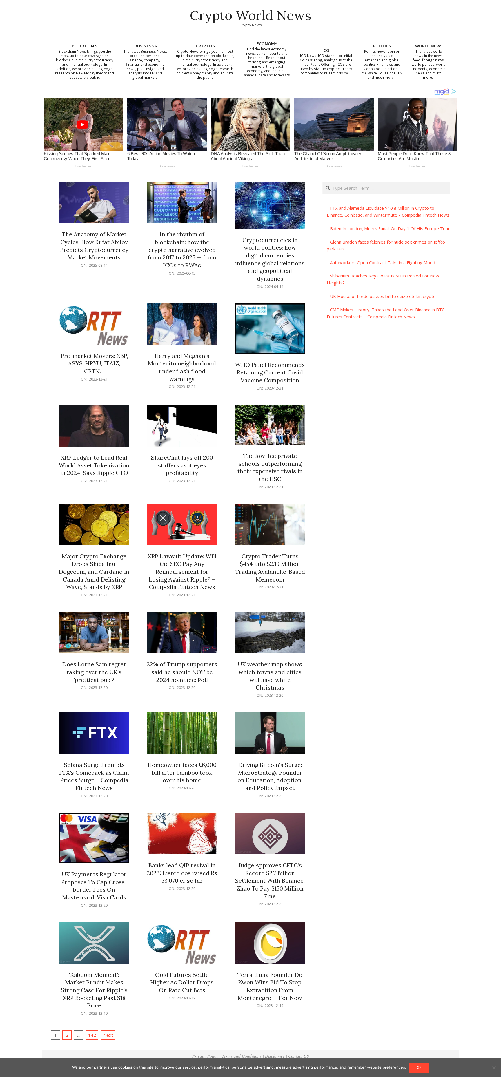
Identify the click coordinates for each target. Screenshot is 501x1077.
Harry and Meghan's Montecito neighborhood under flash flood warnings (182, 367)
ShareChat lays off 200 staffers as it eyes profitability (182, 465)
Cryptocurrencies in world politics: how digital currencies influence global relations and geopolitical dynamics (270, 259)
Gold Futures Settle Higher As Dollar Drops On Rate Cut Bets (182, 982)
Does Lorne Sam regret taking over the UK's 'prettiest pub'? (94, 672)
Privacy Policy (205, 1056)
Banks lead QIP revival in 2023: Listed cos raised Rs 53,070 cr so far (182, 873)
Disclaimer (275, 1056)
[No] (494, 1068)
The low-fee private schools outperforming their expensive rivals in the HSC (270, 467)
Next (108, 1035)
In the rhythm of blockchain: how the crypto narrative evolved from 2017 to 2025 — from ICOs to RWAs (182, 250)
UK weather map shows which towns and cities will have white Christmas (270, 676)
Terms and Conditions (242, 1056)
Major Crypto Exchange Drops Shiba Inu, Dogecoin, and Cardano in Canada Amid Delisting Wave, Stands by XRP (94, 572)
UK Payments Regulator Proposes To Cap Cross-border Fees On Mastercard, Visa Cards (94, 886)
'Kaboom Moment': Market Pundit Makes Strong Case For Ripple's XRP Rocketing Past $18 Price (94, 990)
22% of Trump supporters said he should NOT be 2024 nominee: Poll (182, 672)
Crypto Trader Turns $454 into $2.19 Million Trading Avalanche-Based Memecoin (270, 568)
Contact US (298, 1056)
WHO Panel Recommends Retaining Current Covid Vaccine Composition (270, 372)
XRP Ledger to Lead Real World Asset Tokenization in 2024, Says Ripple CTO (94, 465)
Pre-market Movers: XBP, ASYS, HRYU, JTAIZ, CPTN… (94, 363)
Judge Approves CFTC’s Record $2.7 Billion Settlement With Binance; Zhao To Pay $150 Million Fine (270, 881)
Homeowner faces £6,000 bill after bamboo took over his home (182, 772)
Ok (419, 1067)
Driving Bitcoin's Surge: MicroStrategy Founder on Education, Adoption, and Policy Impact (270, 776)
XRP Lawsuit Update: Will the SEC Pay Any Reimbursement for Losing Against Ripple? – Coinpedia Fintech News (182, 572)
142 (92, 1035)
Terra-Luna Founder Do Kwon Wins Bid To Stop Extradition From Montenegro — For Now (269, 986)
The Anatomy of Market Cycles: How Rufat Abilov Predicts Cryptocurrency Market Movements (94, 246)
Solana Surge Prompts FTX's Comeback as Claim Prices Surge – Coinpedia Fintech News (94, 776)
